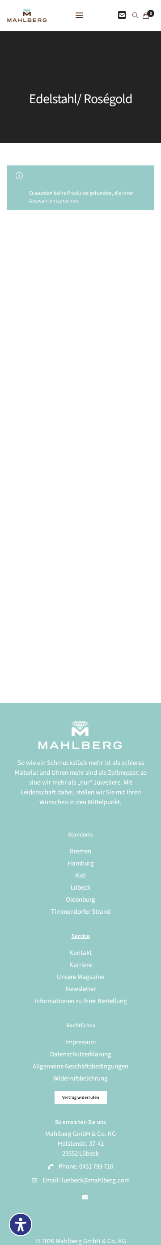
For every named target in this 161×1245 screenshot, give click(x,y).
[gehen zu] (135, 16)
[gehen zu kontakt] (122, 15)
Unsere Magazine (80, 977)
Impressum (80, 1042)
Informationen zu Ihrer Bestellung (80, 1001)
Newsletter (81, 989)
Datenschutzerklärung (80, 1054)
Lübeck (80, 887)
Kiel (80, 875)
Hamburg (81, 863)
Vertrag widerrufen (80, 1097)
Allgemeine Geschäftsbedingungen (80, 1066)
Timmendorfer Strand (80, 911)
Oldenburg (80, 899)
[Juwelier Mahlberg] (27, 17)
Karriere (80, 965)
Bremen (80, 851)
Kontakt (80, 953)
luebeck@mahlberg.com (96, 1180)
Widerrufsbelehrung (80, 1078)
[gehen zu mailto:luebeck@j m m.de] (85, 1198)
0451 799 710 (96, 1166)
